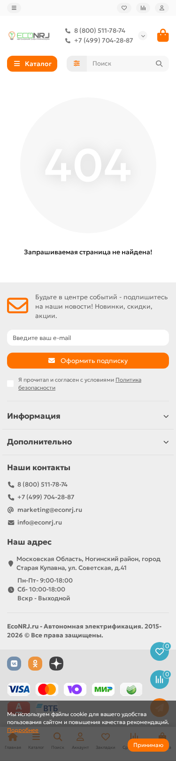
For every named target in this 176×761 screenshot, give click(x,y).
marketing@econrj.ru (49, 510)
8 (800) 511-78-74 (99, 31)
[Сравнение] (143, 8)
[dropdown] (14, 8)
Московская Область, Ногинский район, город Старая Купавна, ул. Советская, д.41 (88, 563)
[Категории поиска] (77, 64)
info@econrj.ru (39, 522)
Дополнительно (39, 442)
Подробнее (22, 729)
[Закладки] (124, 8)
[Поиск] (159, 63)
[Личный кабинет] (162, 8)
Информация (34, 416)
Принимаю (148, 744)
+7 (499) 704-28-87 (103, 40)
